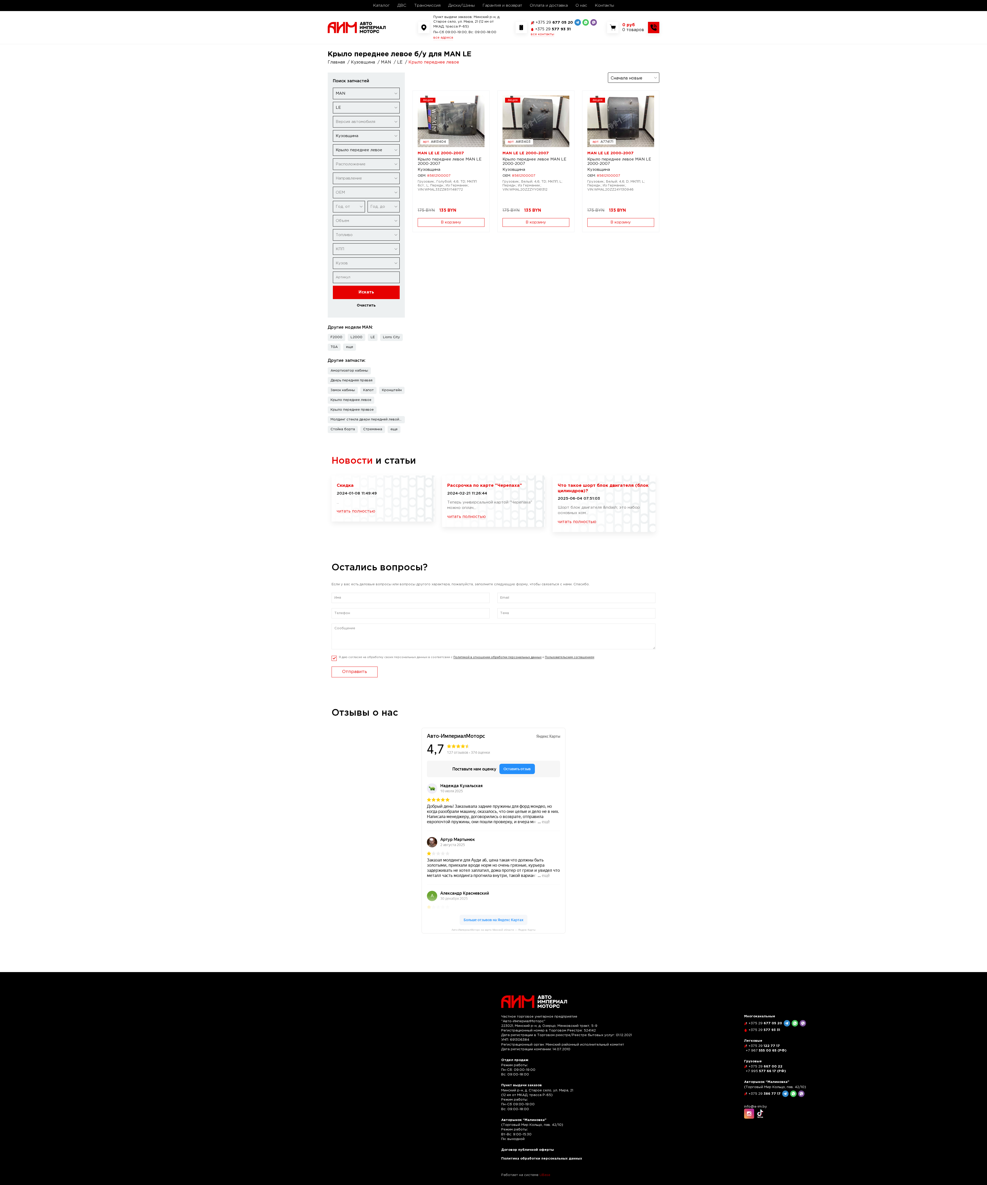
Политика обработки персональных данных (541, 1158)
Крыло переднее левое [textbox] (359, 150)
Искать (366, 292)
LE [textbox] (338, 107)
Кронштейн (392, 390)
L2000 (356, 337)
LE (373, 337)
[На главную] (357, 27)
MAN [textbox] (340, 93)
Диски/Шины (461, 5)
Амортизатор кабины (349, 370)
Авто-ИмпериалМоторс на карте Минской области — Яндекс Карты (493, 929)
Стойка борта (343, 429)
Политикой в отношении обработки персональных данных (497, 657)
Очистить (366, 305)
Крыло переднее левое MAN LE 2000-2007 (449, 161)
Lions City (391, 337)
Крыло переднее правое (352, 409)
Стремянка (372, 429)
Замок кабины (343, 390)
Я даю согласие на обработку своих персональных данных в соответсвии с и (466, 657)
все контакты (542, 34)
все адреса (443, 37)
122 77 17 (764, 1046)
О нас (581, 5)
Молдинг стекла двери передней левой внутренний (368, 419)
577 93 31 (553, 29)
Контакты (604, 5)
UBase (545, 1175)
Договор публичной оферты (527, 1149)
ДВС (401, 5)
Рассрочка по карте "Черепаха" (484, 486)
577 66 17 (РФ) (766, 1071)
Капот (368, 390)
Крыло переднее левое (351, 400)
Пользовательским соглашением (569, 657)
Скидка (345, 486)
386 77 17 (764, 1093)
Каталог (381, 5)
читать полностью (356, 511)
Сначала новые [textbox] (626, 78)
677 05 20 (554, 22)
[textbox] (366, 121)
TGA (334, 347)
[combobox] (366, 93)
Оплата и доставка (549, 5)
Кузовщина (429, 169)
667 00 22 (765, 1066)
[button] (349, 347)
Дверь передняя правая (351, 380)
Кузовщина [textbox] (347, 136)
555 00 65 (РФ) (766, 1050)
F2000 (336, 337)
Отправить (354, 672)
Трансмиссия (427, 5)
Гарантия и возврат (502, 5)
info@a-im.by (755, 1106)
